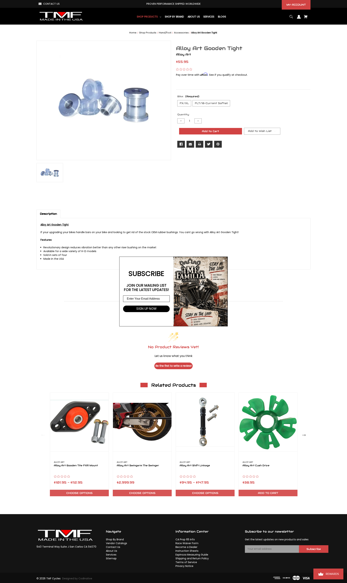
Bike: (188, 96)
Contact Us (113, 547)
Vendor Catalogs (116, 543)
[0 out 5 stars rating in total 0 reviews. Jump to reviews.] (185, 69)
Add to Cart (268, 493)
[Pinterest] (218, 144)
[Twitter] (209, 144)
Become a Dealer (186, 547)
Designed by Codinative (77, 578)
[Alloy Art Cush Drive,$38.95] (268, 422)
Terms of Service (186, 562)
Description (48, 213)
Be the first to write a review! (174, 366)
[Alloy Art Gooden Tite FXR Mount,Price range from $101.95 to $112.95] (79, 422)
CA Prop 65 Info (185, 539)
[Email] (190, 144)
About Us (111, 551)
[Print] (199, 144)
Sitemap (111, 558)
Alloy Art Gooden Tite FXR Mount (76, 465)
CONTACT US (51, 4)
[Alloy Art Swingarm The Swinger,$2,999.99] (142, 422)
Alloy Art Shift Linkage (195, 465)
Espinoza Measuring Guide (191, 554)
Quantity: (183, 114)
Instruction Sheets (186, 551)
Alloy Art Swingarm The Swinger (138, 465)
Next (304, 435)
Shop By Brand (115, 539)
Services (111, 554)
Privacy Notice (184, 566)
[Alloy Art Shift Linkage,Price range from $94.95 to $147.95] (205, 422)
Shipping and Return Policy (192, 558)
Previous (42, 435)
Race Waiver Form (186, 543)
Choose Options (79, 493)
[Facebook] (181, 144)
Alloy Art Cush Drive (256, 465)
